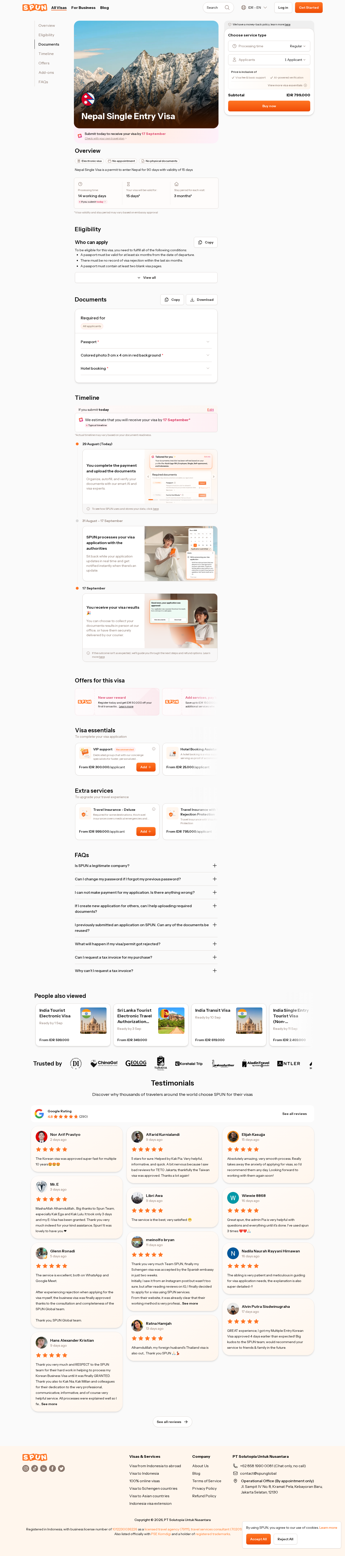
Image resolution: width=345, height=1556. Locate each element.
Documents (48, 44)
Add (143, 767)
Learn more (328, 1527)
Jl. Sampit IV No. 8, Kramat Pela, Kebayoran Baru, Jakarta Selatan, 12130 (281, 1486)
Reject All (285, 1539)
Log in (283, 7)
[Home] (34, 1457)
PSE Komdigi (161, 1534)
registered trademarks (213, 1534)
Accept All (258, 1539)
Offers (44, 63)
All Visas (59, 7)
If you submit (92, 201)
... (48, 1404)
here (155, 508)
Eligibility (46, 34)
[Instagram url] (25, 1468)
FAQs (43, 81)
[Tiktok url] (34, 1468)
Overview (46, 25)
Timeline (46, 53)
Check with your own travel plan (104, 138)
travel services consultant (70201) (216, 1529)
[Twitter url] (61, 1468)
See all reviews (294, 1114)
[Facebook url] (52, 1468)
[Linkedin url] (43, 1468)
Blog (104, 7)
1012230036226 (124, 1529)
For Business (83, 7)
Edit (210, 410)
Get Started (309, 7)
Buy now (269, 106)
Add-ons (46, 72)
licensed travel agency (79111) (167, 1529)
